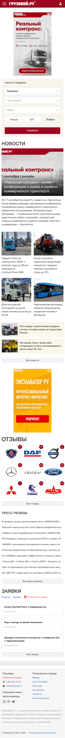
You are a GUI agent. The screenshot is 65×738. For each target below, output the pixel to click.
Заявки (11, 591)
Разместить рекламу (12, 678)
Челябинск (37, 694)
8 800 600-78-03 (13, 682)
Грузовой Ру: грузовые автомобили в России (22, 4)
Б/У (32, 119)
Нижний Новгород (40, 698)
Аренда (17, 597)
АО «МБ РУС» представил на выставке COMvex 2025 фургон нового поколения (32, 573)
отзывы (14, 439)
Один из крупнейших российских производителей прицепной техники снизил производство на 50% (32, 567)
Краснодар (37, 686)
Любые (50, 119)
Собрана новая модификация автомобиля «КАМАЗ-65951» (32, 533)
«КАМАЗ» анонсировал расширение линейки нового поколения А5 (32, 544)
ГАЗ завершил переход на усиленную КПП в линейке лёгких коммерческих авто (32, 538)
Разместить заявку (37, 597)
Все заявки (32, 654)
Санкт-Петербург (40, 682)
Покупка (6, 597)
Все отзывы (32, 503)
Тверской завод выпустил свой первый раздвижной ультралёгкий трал (32, 527)
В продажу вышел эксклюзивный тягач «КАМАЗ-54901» (31, 521)
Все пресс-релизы (32, 581)
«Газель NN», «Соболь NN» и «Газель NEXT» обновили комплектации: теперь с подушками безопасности (32, 561)
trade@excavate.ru (13, 686)
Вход (60, 3)
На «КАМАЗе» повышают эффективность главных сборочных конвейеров (32, 555)
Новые (14, 119)
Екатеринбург (38, 690)
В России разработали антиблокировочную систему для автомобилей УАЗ (32, 550)
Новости (13, 143)
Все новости (32, 360)
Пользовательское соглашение (42, 733)
